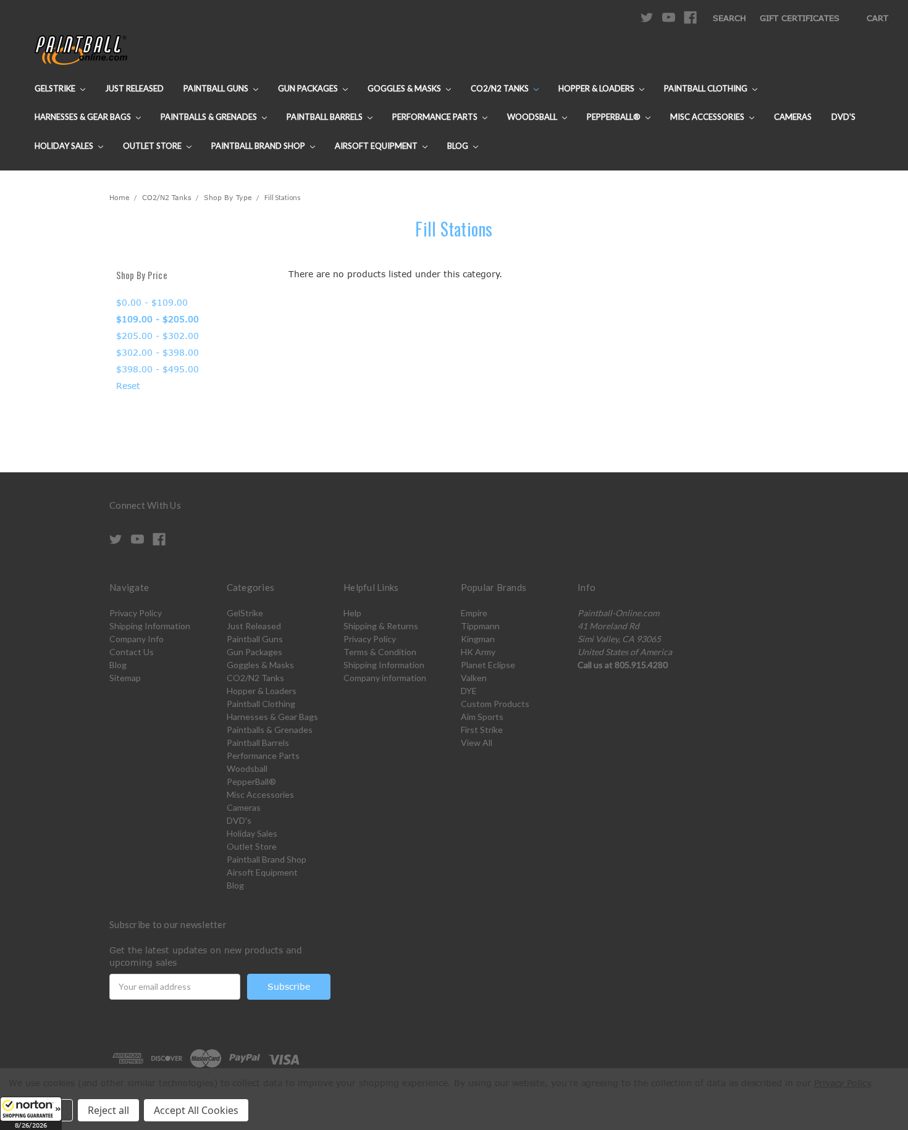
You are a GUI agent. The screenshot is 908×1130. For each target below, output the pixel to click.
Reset (128, 385)
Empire (474, 613)
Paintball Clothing (706, 88)
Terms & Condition (379, 652)
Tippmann (480, 626)
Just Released (134, 88)
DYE (469, 690)
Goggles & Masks (405, 88)
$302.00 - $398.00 (157, 352)
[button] (31, 1113)
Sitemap (125, 677)
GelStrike (56, 88)
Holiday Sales (65, 146)
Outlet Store (153, 146)
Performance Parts (435, 117)
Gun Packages (309, 88)
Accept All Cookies (196, 1110)
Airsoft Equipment (377, 146)
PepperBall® (614, 117)
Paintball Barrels (325, 117)
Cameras (793, 117)
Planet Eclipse (488, 664)
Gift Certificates (799, 18)
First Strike (482, 729)
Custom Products (495, 703)
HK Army (478, 652)
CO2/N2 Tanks (501, 88)
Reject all (108, 1110)
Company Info (136, 639)
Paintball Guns (216, 88)
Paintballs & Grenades (210, 117)
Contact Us (131, 652)
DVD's (843, 117)
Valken (474, 677)
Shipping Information (149, 626)
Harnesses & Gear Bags (84, 117)
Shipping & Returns (380, 626)
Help (352, 613)
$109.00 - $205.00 (157, 319)
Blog (458, 146)
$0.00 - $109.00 (152, 302)
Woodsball (533, 117)
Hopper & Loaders (597, 88)
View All (476, 742)
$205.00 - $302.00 (157, 335)
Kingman (478, 639)
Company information (384, 677)
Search (729, 18)
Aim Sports (482, 716)
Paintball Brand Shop (259, 146)
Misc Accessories (708, 117)
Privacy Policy (135, 613)
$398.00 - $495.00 (157, 369)
